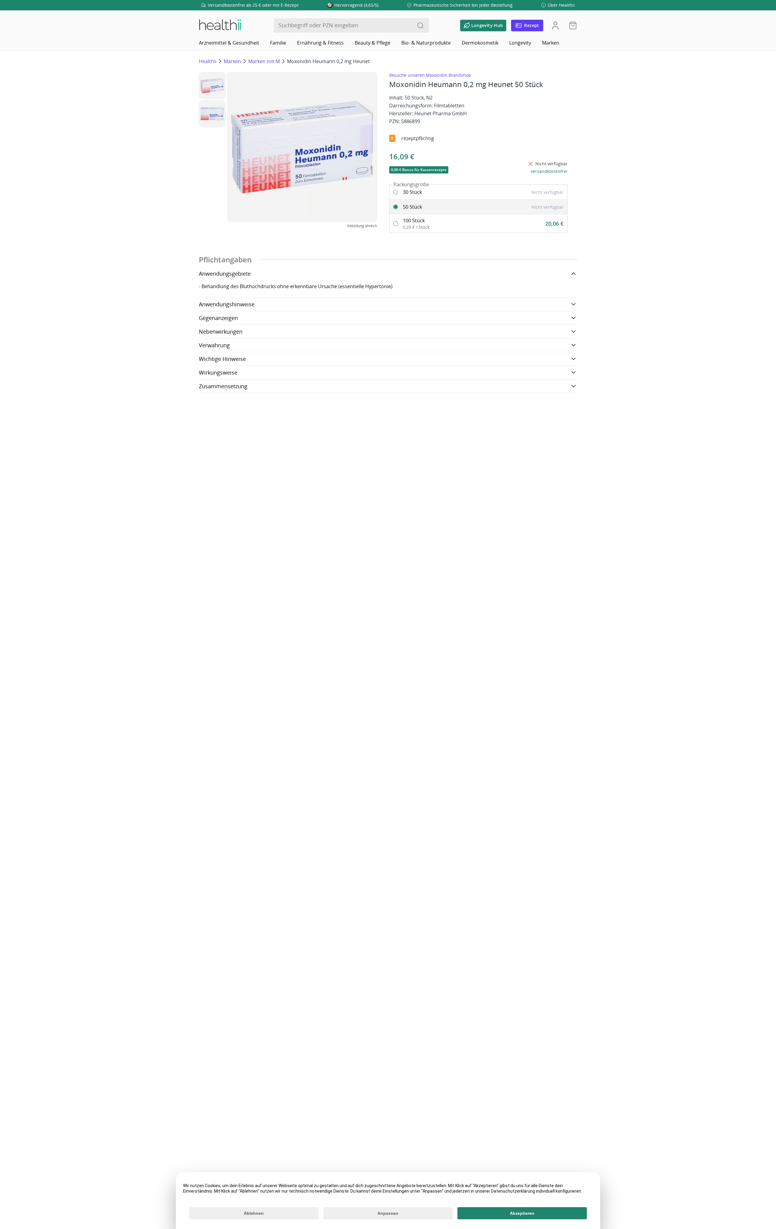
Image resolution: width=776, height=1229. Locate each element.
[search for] (420, 25)
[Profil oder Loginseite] (555, 25)
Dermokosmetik (480, 42)
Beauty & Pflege (372, 42)
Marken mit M (264, 61)
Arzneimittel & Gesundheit (229, 42)
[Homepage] (219, 25)
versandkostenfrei (549, 171)
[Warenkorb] (571, 25)
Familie (278, 42)
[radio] (478, 192)
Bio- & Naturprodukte (426, 42)
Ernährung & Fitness (320, 42)
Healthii (207, 61)
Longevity (520, 42)
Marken (550, 42)
